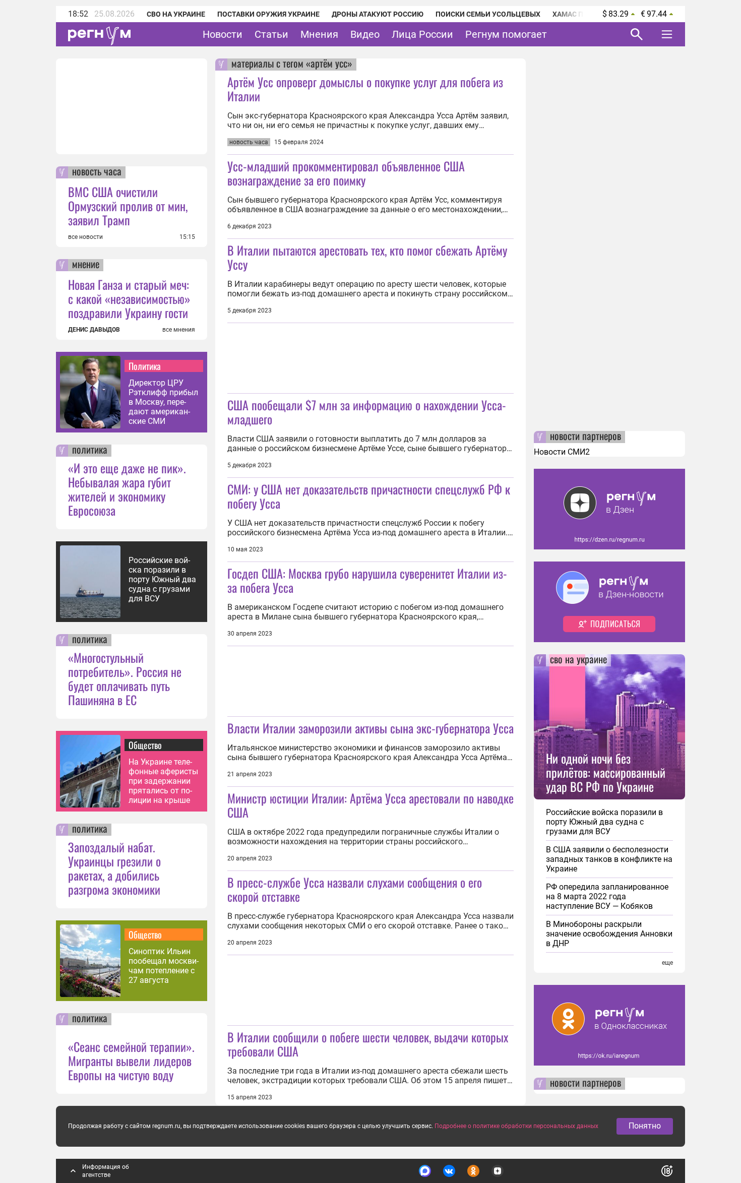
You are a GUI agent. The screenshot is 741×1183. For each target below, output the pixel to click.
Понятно (645, 1126)
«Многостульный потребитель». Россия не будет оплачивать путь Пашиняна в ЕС (124, 678)
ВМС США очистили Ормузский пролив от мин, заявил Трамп (128, 205)
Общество (145, 745)
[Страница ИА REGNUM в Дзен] (497, 1171)
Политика (145, 366)
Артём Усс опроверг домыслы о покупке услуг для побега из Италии (365, 89)
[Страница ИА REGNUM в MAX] (425, 1171)
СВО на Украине (176, 14)
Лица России (422, 34)
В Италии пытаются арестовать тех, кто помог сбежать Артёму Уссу (367, 257)
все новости (85, 236)
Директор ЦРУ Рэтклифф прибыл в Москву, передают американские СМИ (163, 402)
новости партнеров (585, 437)
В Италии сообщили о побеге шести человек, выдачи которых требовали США (367, 1044)
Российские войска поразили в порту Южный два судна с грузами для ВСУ (162, 579)
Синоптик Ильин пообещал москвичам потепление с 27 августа (164, 966)
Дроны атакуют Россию (377, 14)
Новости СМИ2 (562, 452)
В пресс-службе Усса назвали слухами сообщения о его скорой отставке (354, 889)
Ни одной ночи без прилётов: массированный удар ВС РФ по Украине (605, 772)
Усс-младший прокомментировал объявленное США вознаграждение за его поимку (346, 173)
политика (89, 451)
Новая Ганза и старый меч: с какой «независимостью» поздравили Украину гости (129, 298)
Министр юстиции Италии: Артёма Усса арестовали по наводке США (370, 805)
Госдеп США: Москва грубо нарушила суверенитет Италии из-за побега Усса (367, 580)
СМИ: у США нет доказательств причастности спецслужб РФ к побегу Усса (368, 496)
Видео (365, 34)
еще (667, 962)
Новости (222, 34)
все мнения (178, 329)
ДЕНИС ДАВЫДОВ (94, 329)
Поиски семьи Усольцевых (488, 14)
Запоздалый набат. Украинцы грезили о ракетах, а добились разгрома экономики (114, 868)
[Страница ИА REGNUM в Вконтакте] (449, 1171)
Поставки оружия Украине (268, 14)
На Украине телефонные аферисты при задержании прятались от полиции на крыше (163, 781)
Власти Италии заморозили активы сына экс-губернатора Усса (370, 728)
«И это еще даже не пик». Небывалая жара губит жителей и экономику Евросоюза (127, 489)
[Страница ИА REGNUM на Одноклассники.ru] (473, 1171)
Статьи (271, 34)
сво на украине (578, 660)
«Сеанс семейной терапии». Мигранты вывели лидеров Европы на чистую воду (131, 1060)
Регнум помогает (506, 34)
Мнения (319, 34)
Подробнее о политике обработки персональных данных (516, 1126)
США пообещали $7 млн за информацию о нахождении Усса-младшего (366, 412)
